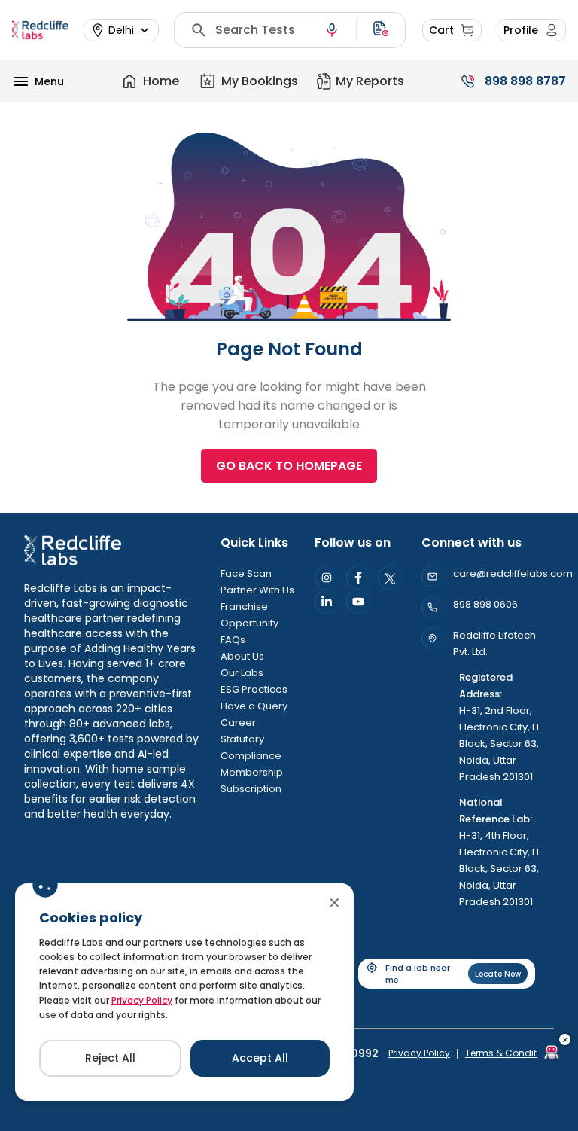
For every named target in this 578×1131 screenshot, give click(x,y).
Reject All (110, 1057)
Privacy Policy (141, 1000)
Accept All (260, 1057)
